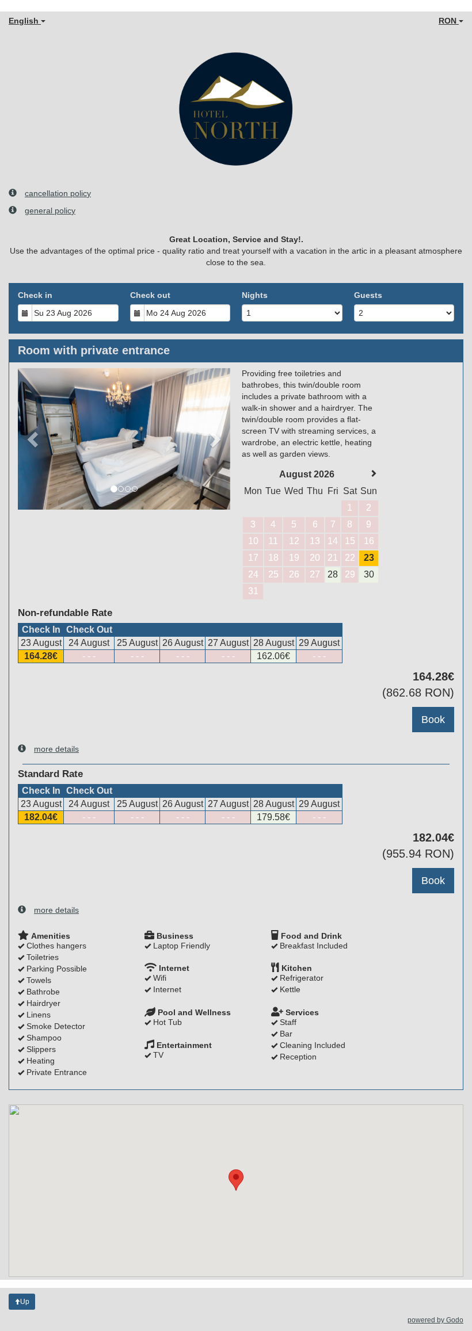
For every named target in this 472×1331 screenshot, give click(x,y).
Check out (150, 295)
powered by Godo (435, 1320)
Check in (35, 295)
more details (56, 749)
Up (24, 1302)
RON (449, 20)
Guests (368, 295)
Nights (255, 295)
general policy (50, 210)
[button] (34, 439)
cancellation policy (58, 193)
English (25, 20)
